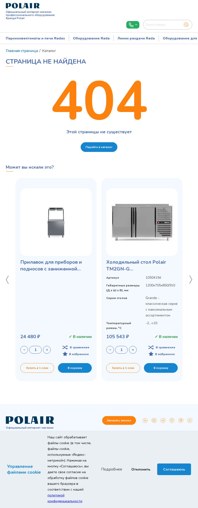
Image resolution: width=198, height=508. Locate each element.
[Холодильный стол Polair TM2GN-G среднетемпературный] (142, 222)
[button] (7, 279)
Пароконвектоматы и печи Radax (35, 38)
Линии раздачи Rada (136, 38)
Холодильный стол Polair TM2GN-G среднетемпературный (136, 265)
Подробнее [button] (111, 469)
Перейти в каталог (99, 147)
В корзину (75, 368)
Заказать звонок (119, 420)
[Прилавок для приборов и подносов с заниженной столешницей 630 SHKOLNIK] (56, 222)
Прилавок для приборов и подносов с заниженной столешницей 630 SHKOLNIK (54, 265)
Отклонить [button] (140, 469)
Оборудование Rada (91, 38)
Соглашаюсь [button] (174, 469)
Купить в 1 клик (37, 368)
